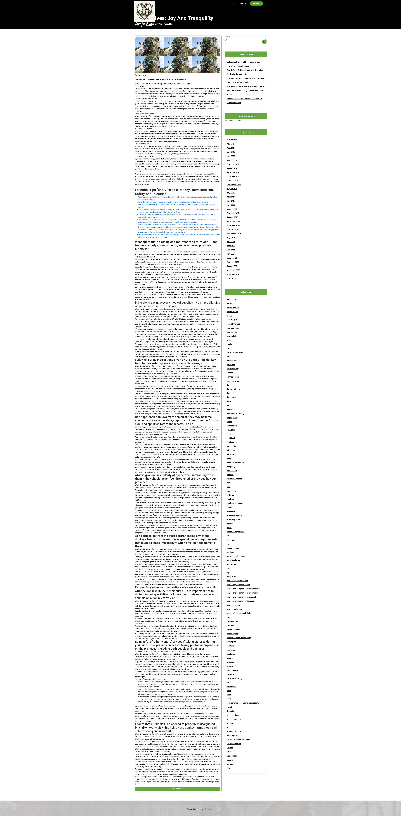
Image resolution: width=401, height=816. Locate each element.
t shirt (229, 707)
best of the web (233, 324)
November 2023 (233, 274)
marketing (231, 511)
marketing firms (233, 519)
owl (228, 536)
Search (227, 37)
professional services (236, 556)
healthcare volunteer (235, 462)
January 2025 (232, 217)
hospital (230, 475)
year (228, 768)
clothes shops (233, 377)
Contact (243, 4)
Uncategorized (233, 735)
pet (228, 544)
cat (228, 348)
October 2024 (232, 229)
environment (232, 426)
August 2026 (232, 140)
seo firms (231, 650)
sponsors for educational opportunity (243, 703)
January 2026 (232, 168)
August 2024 (232, 237)
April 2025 (231, 205)
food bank (231, 438)
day (228, 385)
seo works (231, 666)
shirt (229, 682)
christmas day (233, 369)
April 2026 (231, 156)
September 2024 (234, 233)
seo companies (233, 629)
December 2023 (233, 270)
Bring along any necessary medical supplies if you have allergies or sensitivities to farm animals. (173, 202)
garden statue (233, 446)
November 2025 (233, 176)
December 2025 (233, 172)
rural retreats (232, 576)
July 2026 (231, 144)
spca (229, 699)
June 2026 (231, 148)
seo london (231, 654)
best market (232, 320)
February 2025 (233, 213)
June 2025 (231, 197)
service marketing (234, 678)
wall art (230, 748)
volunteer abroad (234, 744)
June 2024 (231, 246)
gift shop (230, 454)
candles (230, 344)
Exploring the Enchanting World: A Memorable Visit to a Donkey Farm (161, 79)
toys (228, 727)
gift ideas (231, 450)
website (230, 760)
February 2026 (233, 164)
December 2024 (233, 221)
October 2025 (232, 180)
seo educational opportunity (239, 638)
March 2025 (232, 209)
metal (229, 528)
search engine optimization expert (241, 597)
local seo (230, 499)
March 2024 (232, 258)
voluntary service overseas (238, 739)
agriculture (231, 299)
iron (228, 483)
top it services (233, 715)
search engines (233, 605)
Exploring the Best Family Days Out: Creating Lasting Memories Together (245, 80)
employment (232, 418)
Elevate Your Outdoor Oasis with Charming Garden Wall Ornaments (245, 72)
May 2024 (231, 250)
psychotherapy (233, 564)
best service (232, 332)
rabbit (229, 568)
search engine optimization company (242, 593)
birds (229, 340)
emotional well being (235, 413)
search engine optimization (238, 585)
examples (231, 430)
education (231, 409)
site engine (231, 686)
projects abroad (233, 560)
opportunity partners (235, 532)
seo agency (231, 625)
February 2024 (233, 262)
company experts (234, 381)
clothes (230, 373)
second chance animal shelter (239, 613)
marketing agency (234, 515)
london (229, 507)
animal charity (233, 307)
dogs (229, 401)
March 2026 (232, 160)
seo (228, 617)
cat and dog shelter (235, 352)
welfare (230, 764)
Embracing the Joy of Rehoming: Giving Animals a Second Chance (243, 64)
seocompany (232, 670)
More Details (177, 788)
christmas (231, 365)
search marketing (234, 609)
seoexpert (231, 674)
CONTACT (256, 3)
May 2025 (231, 201)
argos (229, 316)
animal (229, 303)
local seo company (235, 503)
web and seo (232, 756)
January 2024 (232, 266)
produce (230, 552)
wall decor (231, 752)
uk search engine (234, 731)
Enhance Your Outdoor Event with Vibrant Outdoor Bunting (244, 100)
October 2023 (232, 278)
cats (228, 356)
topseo (230, 723)
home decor (232, 470)
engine (229, 422)
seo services (232, 662)
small (229, 691)
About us (231, 4)
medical (230, 523)
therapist (230, 711)
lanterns (230, 495)
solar (229, 695)
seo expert (231, 642)
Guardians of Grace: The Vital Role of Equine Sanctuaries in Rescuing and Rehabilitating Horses (245, 90)
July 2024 (231, 242)
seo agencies (232, 621)
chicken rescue (233, 360)
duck (229, 405)
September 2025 (234, 184)
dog (228, 393)
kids (228, 487)
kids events (231, 491)
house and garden (234, 479)
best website (232, 336)
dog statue (231, 397)
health (229, 458)
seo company (232, 634)
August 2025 (232, 189)
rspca (229, 572)
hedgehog (231, 466)
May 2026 (231, 152)
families (230, 434)
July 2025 (231, 193)
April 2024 (231, 254)
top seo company (234, 719)
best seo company (234, 328)
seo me (230, 658)
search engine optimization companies (243, 589)
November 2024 (233, 225)
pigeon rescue (233, 548)
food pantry (232, 442)
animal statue (232, 312)
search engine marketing (237, 581)
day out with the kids (235, 389)
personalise (232, 540)
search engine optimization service (241, 601)
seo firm (230, 646)
